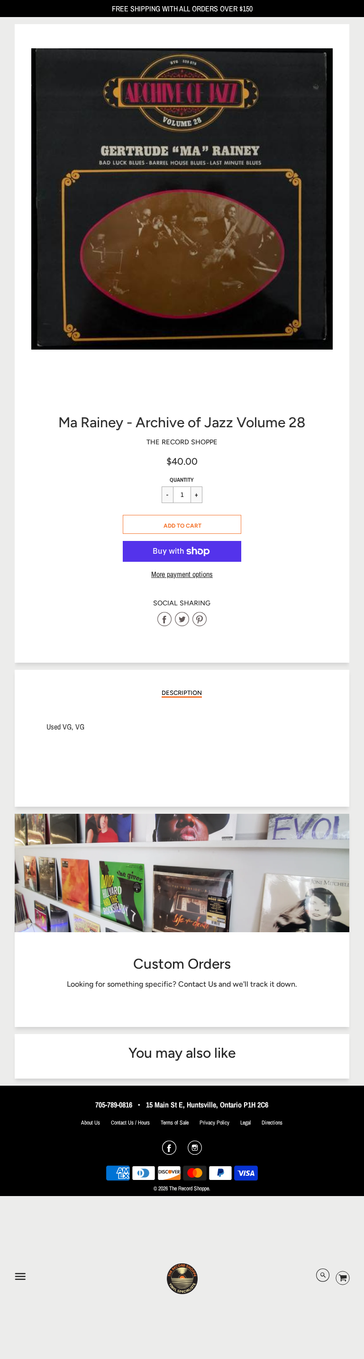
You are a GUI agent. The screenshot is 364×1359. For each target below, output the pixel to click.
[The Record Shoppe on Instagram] (195, 1151)
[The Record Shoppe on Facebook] (169, 1151)
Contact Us (197, 984)
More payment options (182, 574)
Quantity (182, 480)
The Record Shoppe (182, 442)
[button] (182, 524)
